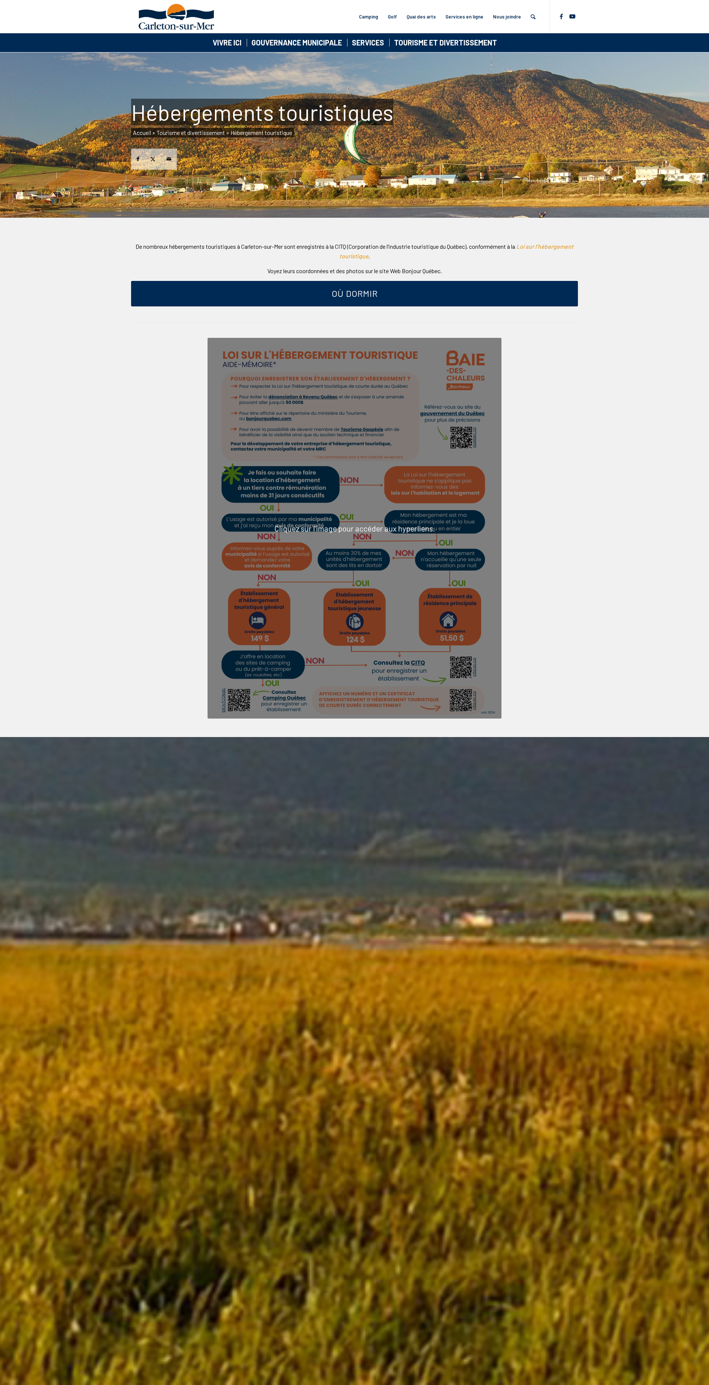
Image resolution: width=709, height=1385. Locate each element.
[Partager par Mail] (169, 159)
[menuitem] (368, 16)
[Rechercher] (533, 16)
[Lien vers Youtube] (572, 16)
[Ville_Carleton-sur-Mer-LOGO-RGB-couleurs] (176, 16)
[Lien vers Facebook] (561, 16)
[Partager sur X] (153, 159)
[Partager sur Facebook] (138, 159)
